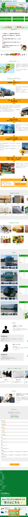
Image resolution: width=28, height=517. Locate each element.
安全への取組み (2, 481)
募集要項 (1, 490)
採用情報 (1, 484)
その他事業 (3, 479)
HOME (1, 470)
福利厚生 (3, 488)
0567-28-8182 (6, 183)
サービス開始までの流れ (18, 20)
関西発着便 (3, 476)
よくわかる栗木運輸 (4, 485)
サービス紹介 (1, 473)
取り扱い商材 (18, 17)
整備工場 (3, 478)
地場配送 (3, 477)
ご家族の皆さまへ (4, 487)
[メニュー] (27, 1)
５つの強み (5, 17)
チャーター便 (3, 474)
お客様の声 (5, 20)
